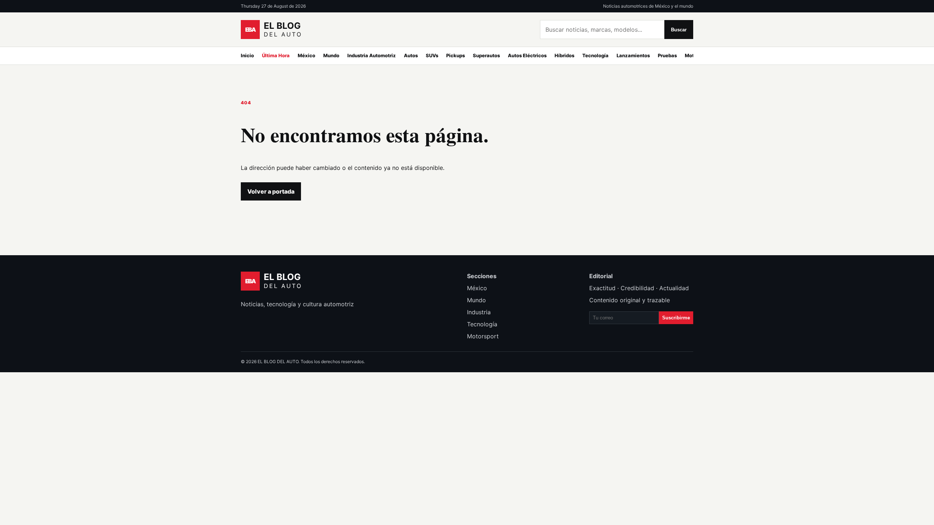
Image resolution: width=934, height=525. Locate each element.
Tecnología (595, 55)
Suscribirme (676, 317)
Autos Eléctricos (527, 55)
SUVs (432, 55)
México (306, 55)
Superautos (486, 55)
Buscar (679, 29)
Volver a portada (270, 191)
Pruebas (667, 55)
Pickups (455, 55)
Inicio (247, 55)
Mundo (331, 55)
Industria (479, 312)
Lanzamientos (633, 55)
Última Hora (276, 55)
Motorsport (483, 336)
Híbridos (564, 55)
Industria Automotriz (371, 55)
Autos (411, 55)
